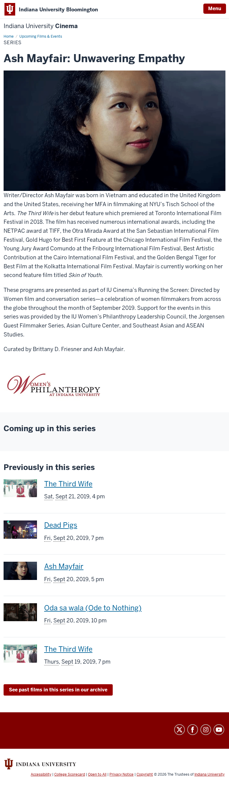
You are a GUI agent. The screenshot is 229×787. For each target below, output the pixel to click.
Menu (214, 8)
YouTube (218, 729)
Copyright (145, 774)
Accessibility (41, 774)
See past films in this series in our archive (58, 690)
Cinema (41, 26)
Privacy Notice (121, 774)
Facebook (192, 729)
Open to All (97, 774)
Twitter (179, 729)
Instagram (205, 729)
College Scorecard (69, 774)
